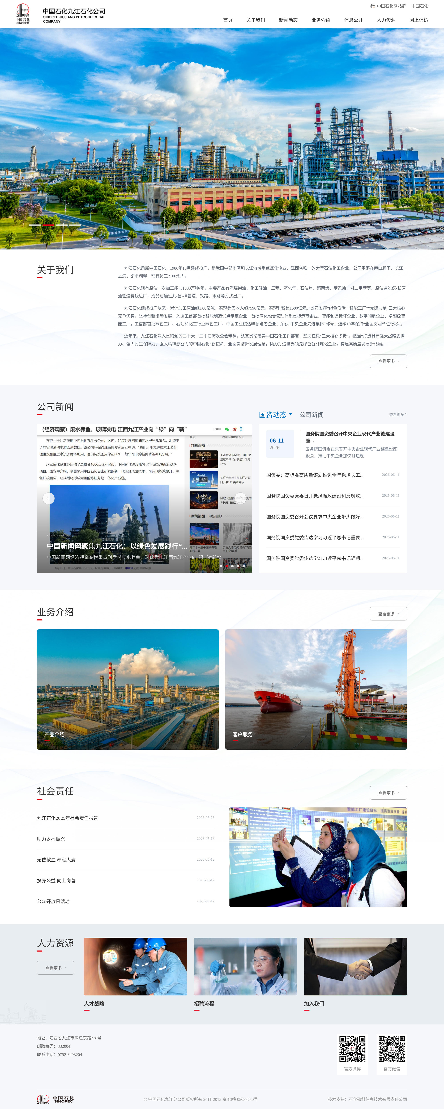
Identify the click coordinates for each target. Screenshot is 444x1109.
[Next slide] (240, 498)
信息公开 (353, 20)
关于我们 (255, 20)
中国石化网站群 (391, 6)
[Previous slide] (48, 498)
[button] (221, 566)
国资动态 (273, 415)
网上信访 (418, 20)
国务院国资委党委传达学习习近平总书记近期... (315, 558)
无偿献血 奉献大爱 (56, 859)
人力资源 (386, 20)
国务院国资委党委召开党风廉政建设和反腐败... (315, 496)
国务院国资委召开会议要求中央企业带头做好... (315, 516)
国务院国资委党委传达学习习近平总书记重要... (315, 537)
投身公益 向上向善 (56, 880)
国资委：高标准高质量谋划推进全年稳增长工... (315, 475)
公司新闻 (312, 415)
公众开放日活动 (53, 901)
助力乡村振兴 (51, 839)
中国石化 (420, 6)
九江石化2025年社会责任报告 (67, 818)
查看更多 (386, 361)
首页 (228, 20)
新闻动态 (288, 20)
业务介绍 (321, 20)
